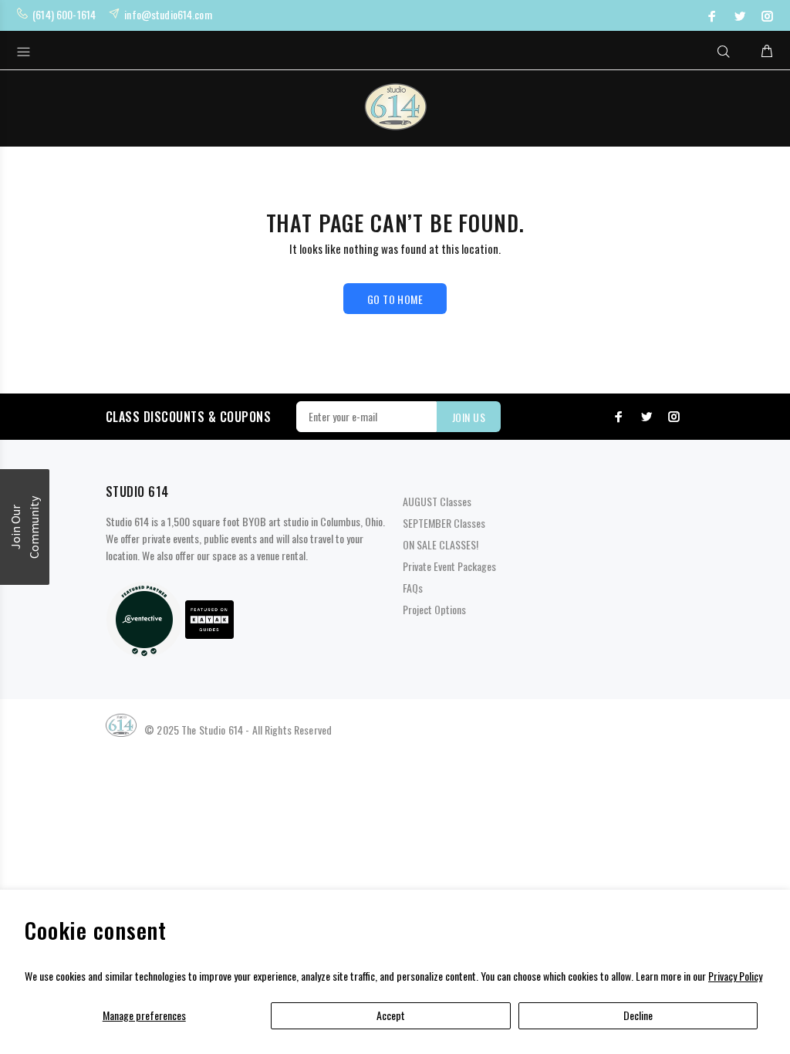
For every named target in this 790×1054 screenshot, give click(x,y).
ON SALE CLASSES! (440, 544)
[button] (24, 527)
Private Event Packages (449, 566)
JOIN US (468, 417)
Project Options (434, 609)
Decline (638, 1015)
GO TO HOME (395, 299)
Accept (390, 1015)
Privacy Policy (735, 976)
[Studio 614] (144, 618)
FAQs (413, 587)
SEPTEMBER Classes (444, 523)
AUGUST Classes (437, 501)
